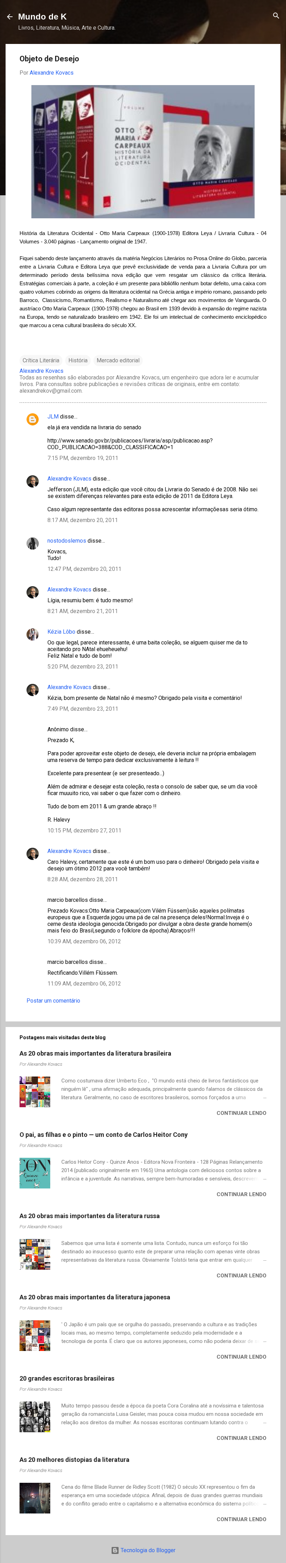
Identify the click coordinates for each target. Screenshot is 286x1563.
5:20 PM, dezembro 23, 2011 (82, 666)
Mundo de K (42, 16)
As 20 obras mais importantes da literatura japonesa (95, 1297)
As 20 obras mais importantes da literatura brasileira (95, 1053)
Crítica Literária (41, 360)
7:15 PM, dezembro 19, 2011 (82, 458)
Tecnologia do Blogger (147, 1550)
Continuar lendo (241, 1113)
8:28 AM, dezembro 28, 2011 (82, 879)
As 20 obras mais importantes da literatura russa (90, 1216)
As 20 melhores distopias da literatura (74, 1459)
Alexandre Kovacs (69, 478)
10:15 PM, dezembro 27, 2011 (84, 830)
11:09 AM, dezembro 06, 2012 (84, 983)
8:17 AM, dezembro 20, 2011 (82, 520)
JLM (53, 416)
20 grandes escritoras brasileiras (67, 1378)
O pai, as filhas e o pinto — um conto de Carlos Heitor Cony (104, 1134)
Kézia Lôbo (61, 631)
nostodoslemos (66, 540)
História (78, 360)
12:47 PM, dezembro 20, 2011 (84, 569)
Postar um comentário (53, 1000)
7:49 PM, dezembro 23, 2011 (82, 708)
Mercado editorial (118, 360)
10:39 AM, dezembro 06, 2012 (84, 941)
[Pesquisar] (276, 16)
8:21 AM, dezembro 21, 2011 (82, 611)
